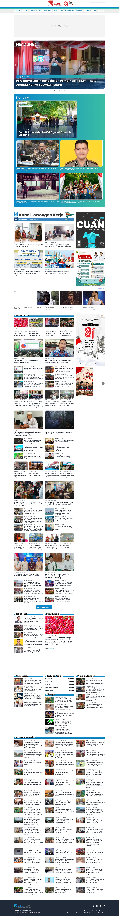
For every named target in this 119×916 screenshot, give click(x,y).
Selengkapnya (45, 607)
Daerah (25, 10)
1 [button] (54, 90)
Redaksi (86, 910)
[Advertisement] (5, 36)
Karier (103, 912)
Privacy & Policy (97, 912)
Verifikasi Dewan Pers (100, 910)
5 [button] (64, 90)
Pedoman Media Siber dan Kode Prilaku (76, 912)
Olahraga (95, 10)
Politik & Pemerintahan (45, 10)
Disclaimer (90, 912)
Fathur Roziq (23, 103)
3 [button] (59, 90)
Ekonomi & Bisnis (69, 10)
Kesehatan (88, 10)
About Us (91, 910)
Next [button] (103, 65)
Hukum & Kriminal (58, 10)
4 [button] (62, 90)
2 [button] (57, 90)
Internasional (33, 10)
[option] (59, 65)
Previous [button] (15, 65)
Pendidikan (79, 10)
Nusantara (17, 10)
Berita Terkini (22, 315)
